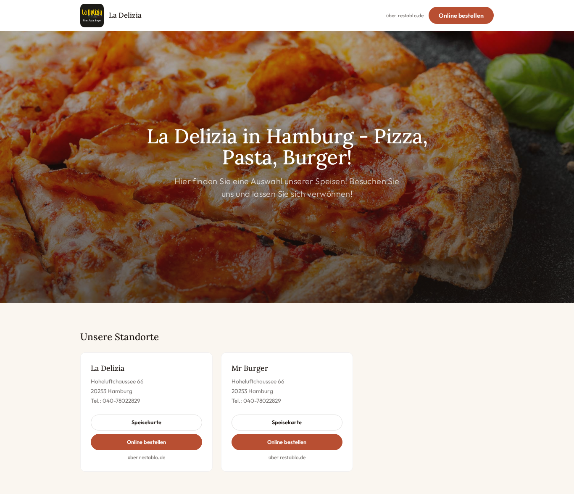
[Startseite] (92, 15)
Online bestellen (461, 15)
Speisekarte (146, 422)
